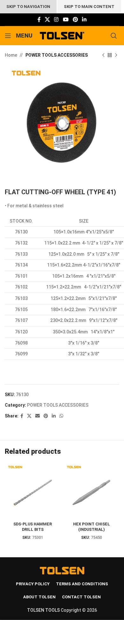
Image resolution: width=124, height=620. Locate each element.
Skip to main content (89, 6)
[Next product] (116, 55)
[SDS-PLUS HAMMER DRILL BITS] (32, 491)
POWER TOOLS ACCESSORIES (56, 55)
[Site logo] (62, 35)
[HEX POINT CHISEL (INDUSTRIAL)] (91, 491)
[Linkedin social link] (84, 20)
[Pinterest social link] (75, 20)
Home (11, 55)
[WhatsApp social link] (61, 416)
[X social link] (47, 20)
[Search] (114, 35)
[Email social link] (37, 416)
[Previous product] (103, 55)
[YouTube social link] (66, 20)
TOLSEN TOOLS (43, 610)
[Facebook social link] (39, 20)
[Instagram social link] (56, 20)
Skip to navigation (28, 6)
